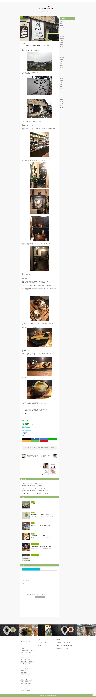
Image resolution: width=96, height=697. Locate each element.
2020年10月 (62, 38)
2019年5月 (61, 63)
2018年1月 (61, 90)
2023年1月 (61, 23)
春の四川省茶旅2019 (24, 674)
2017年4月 (61, 103)
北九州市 (39, 447)
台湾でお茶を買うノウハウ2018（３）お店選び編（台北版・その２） (35, 493)
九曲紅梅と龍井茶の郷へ (25, 650)
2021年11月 (62, 27)
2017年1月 (61, 109)
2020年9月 (61, 40)
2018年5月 (61, 84)
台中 (30, 652)
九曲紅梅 (22, 648)
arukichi (28, 447)
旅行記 (26, 668)
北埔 (31, 650)
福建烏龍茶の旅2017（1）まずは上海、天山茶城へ (63, 648)
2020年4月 (61, 48)
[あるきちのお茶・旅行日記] (48, 10)
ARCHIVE (70, 1)
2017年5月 (61, 101)
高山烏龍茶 (22, 690)
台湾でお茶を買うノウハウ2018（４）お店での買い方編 (33, 485)
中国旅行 (26, 643)
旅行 (45, 642)
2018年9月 (61, 78)
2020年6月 (61, 46)
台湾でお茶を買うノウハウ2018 (26, 659)
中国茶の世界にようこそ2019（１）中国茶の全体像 (32, 483)
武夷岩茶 (22, 679)
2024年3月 (61, 21)
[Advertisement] (29, 469)
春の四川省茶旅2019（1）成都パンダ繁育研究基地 (63, 642)
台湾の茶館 (22, 663)
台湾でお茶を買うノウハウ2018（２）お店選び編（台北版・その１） (35, 490)
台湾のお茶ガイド (24, 661)
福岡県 (47, 447)
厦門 (26, 652)
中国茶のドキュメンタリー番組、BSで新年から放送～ (42, 514)
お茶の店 (34, 447)
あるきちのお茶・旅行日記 (47, 695)
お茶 (21, 17)
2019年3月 (61, 67)
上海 (21, 643)
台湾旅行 (28, 663)
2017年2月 (61, 107)
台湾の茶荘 (30, 661)
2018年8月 (61, 80)
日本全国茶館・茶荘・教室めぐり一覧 (28, 430)
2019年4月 (61, 65)
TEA (38, 1)
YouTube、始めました (36, 556)
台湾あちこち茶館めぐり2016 (25, 657)
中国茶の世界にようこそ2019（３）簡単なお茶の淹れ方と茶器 (34, 488)
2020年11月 (62, 36)
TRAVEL (49, 1)
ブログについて (40, 642)
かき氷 (29, 641)
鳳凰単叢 (28, 690)
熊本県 (26, 681)
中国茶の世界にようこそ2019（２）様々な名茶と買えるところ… (65, 645)
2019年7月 (61, 61)
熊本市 (22, 681)
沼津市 (27, 679)
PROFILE (27, 1)
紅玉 (21, 685)
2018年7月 (61, 82)
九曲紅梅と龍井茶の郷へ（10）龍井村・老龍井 (63, 655)
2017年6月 (61, 99)
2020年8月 (61, 42)
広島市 (22, 668)
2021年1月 (61, 34)
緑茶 (29, 685)
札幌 (30, 674)
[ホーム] (21, 1)
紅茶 (25, 685)
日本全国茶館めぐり (43, 447)
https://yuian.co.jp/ (25, 427)
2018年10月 (62, 76)
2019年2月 (61, 69)
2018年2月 (61, 88)
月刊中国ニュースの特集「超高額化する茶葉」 (40, 525)
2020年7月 (61, 44)
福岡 (30, 681)
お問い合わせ (39, 645)
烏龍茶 (32, 679)
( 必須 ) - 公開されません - (27, 580)
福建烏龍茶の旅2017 (28, 683)
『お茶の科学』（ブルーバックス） (38, 535)
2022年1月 (61, 25)
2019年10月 (62, 57)
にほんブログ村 (24, 435)
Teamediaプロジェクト (35, 554)
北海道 (22, 652)
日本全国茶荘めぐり (24, 670)
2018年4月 (61, 86)
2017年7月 (61, 97)
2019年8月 (61, 59)
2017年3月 (61, 105)
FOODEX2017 (23, 641)
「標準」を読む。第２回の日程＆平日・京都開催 (41, 546)
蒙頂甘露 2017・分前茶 (36, 503)
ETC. (60, 1)
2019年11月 (62, 55)
